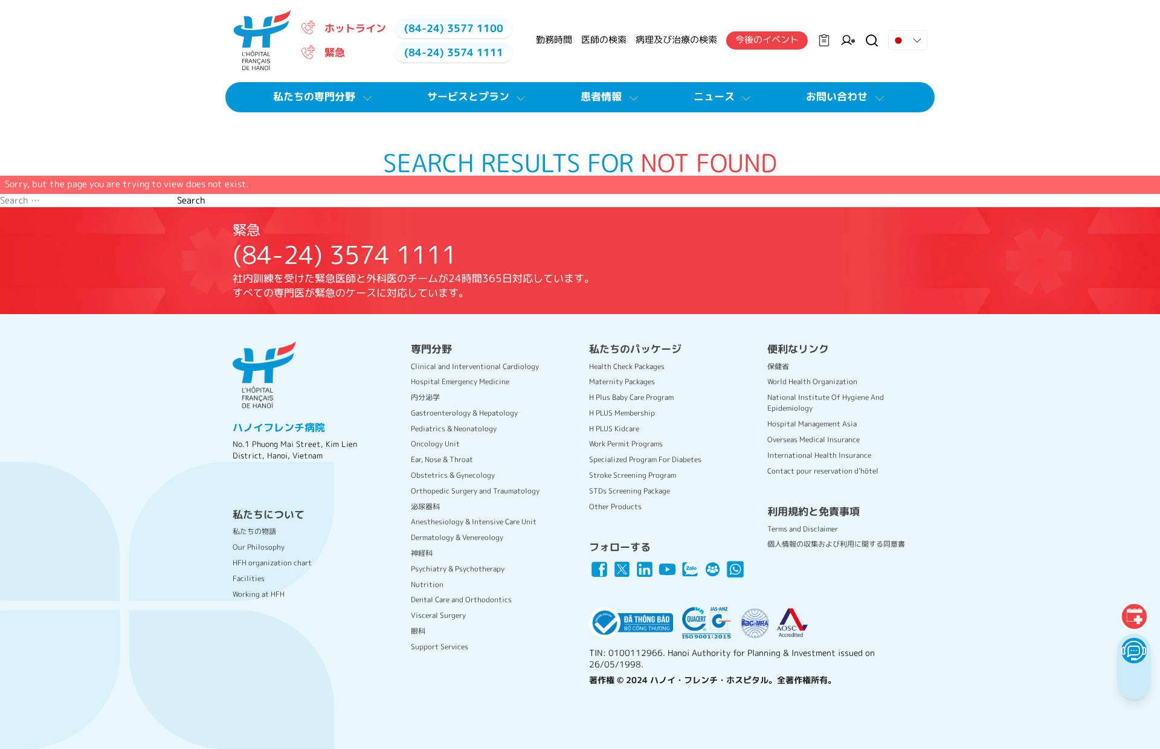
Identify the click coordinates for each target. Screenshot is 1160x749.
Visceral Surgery (438, 615)
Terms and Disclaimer (802, 529)
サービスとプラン (468, 96)
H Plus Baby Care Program (631, 397)
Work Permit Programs (626, 444)
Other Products (615, 506)
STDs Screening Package (629, 491)
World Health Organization (812, 381)
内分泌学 (425, 397)
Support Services (439, 646)
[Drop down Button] (907, 40)
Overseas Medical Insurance (813, 439)
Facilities (249, 578)
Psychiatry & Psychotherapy (457, 569)
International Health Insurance (819, 455)
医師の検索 (604, 39)
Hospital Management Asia (812, 424)
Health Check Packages (627, 366)
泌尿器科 (425, 506)
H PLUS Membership (622, 413)
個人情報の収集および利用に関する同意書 (836, 544)
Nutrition (427, 584)
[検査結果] (824, 40)
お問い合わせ (837, 96)
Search (191, 200)
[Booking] (1134, 616)
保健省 (778, 366)
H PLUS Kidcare (614, 428)
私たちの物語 (254, 531)
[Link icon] (599, 569)
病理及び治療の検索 (676, 39)
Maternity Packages (622, 381)
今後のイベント (767, 39)
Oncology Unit (435, 444)
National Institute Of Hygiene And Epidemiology (825, 402)
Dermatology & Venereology (457, 537)
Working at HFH (259, 594)
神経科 (422, 553)
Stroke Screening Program (632, 475)
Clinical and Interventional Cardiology (475, 366)
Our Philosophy (259, 547)
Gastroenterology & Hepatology (464, 413)
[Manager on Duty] (848, 40)
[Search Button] (872, 40)
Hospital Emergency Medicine (460, 381)
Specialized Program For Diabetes (645, 459)
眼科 (418, 631)
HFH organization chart (272, 563)
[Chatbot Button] (1133, 650)
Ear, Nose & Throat (442, 459)
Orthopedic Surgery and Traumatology (475, 491)
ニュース (714, 96)
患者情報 (601, 96)
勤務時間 (554, 39)
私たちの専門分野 (314, 96)
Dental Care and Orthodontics (461, 599)
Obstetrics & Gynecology (453, 475)
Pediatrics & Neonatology (454, 428)
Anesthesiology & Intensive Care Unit (473, 521)
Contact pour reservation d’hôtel (822, 471)
